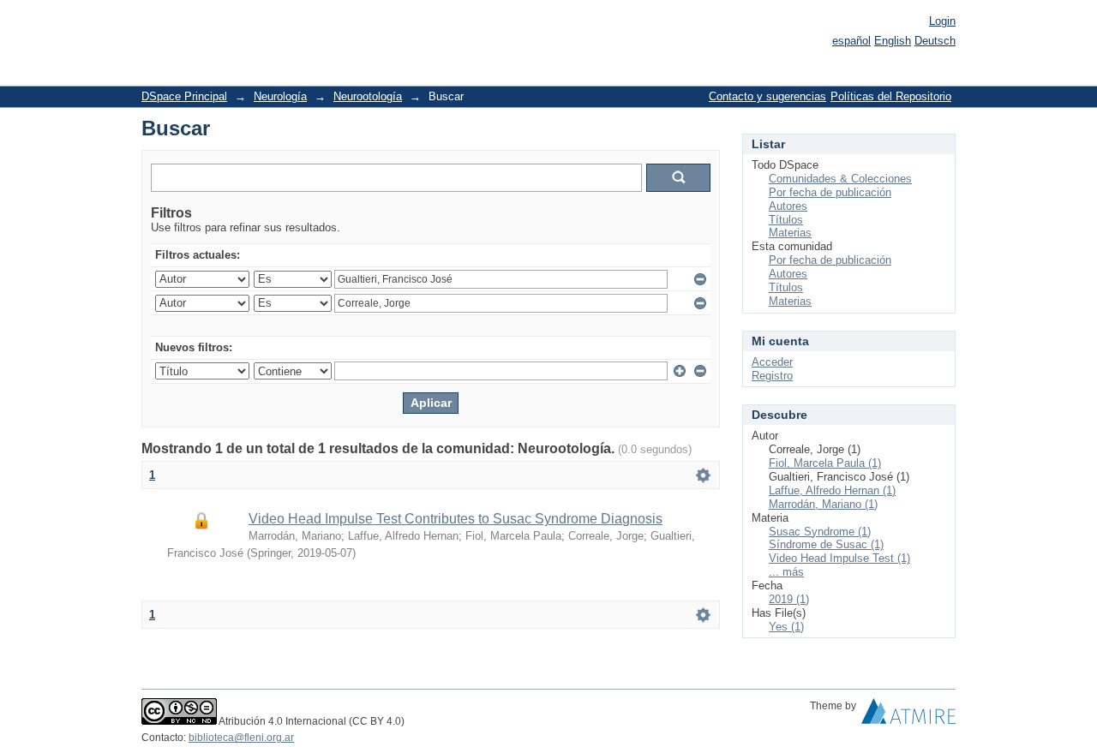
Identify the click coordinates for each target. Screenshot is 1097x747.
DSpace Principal (184, 96)
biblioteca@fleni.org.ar (241, 738)
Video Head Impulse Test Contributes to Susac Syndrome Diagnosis (455, 518)
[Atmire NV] (908, 715)
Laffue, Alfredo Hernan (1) (832, 490)
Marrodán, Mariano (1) (823, 504)
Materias (790, 232)
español (851, 40)
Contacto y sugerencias (767, 96)
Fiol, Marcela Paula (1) (825, 463)
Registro (772, 375)
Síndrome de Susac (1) (826, 544)
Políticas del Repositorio (890, 96)
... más (786, 571)
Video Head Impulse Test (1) (839, 558)
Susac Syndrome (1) (820, 531)
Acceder (772, 362)
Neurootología (367, 96)
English (892, 40)
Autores (788, 206)
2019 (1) (789, 599)
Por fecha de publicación (830, 192)
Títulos (786, 219)
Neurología (280, 96)
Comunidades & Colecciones (840, 178)
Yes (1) (786, 626)
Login (942, 21)
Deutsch (935, 40)
